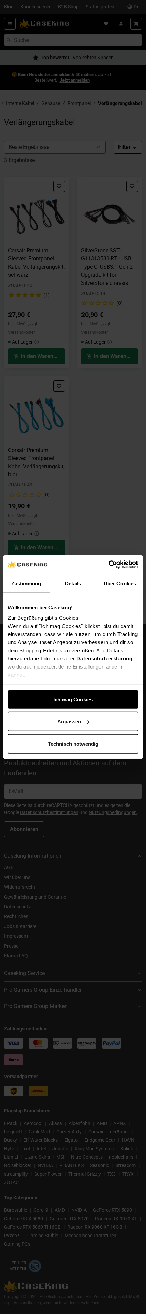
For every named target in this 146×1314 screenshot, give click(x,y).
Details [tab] (73, 583)
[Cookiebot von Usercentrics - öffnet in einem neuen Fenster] (108, 564)
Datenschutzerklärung (104, 658)
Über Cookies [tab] (120, 583)
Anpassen (69, 721)
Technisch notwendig (73, 743)
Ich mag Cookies (73, 699)
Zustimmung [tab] (26, 583)
